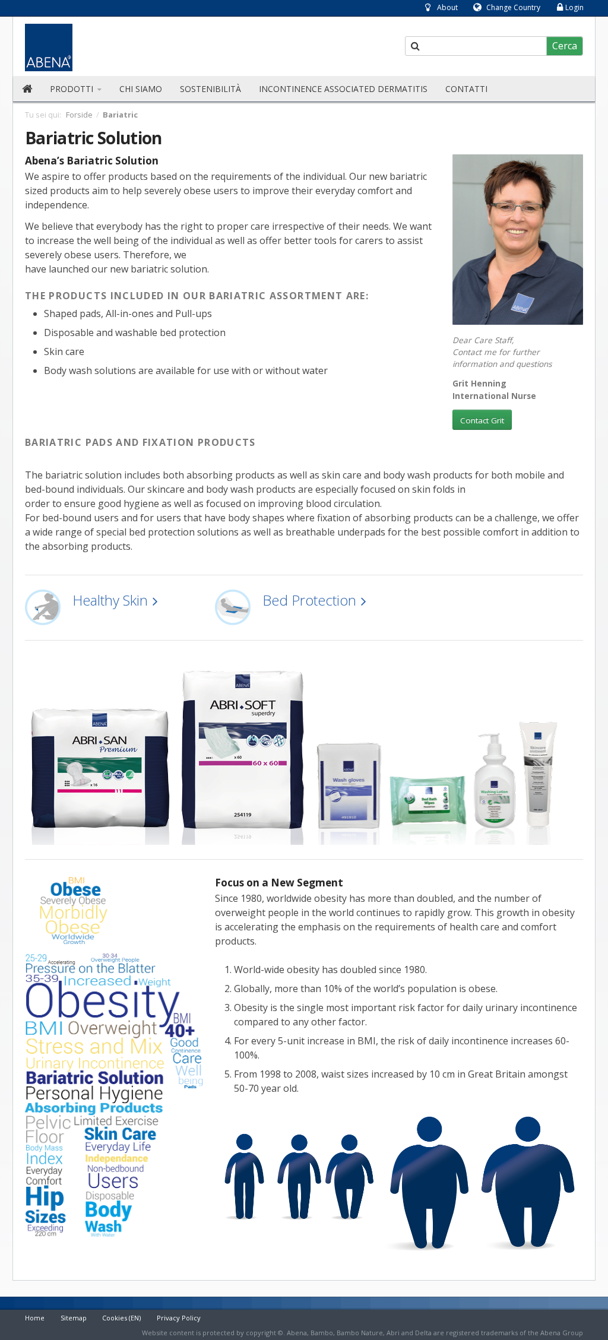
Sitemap (74, 1317)
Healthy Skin (110, 600)
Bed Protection (309, 600)
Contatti (466, 88)
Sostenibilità (210, 88)
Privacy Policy (179, 1317)
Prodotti (73, 88)
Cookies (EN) (121, 1317)
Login (574, 7)
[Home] (27, 89)
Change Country (513, 7)
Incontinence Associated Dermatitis (343, 88)
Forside (79, 114)
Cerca (564, 45)
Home (35, 1317)
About (447, 7)
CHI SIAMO (140, 88)
